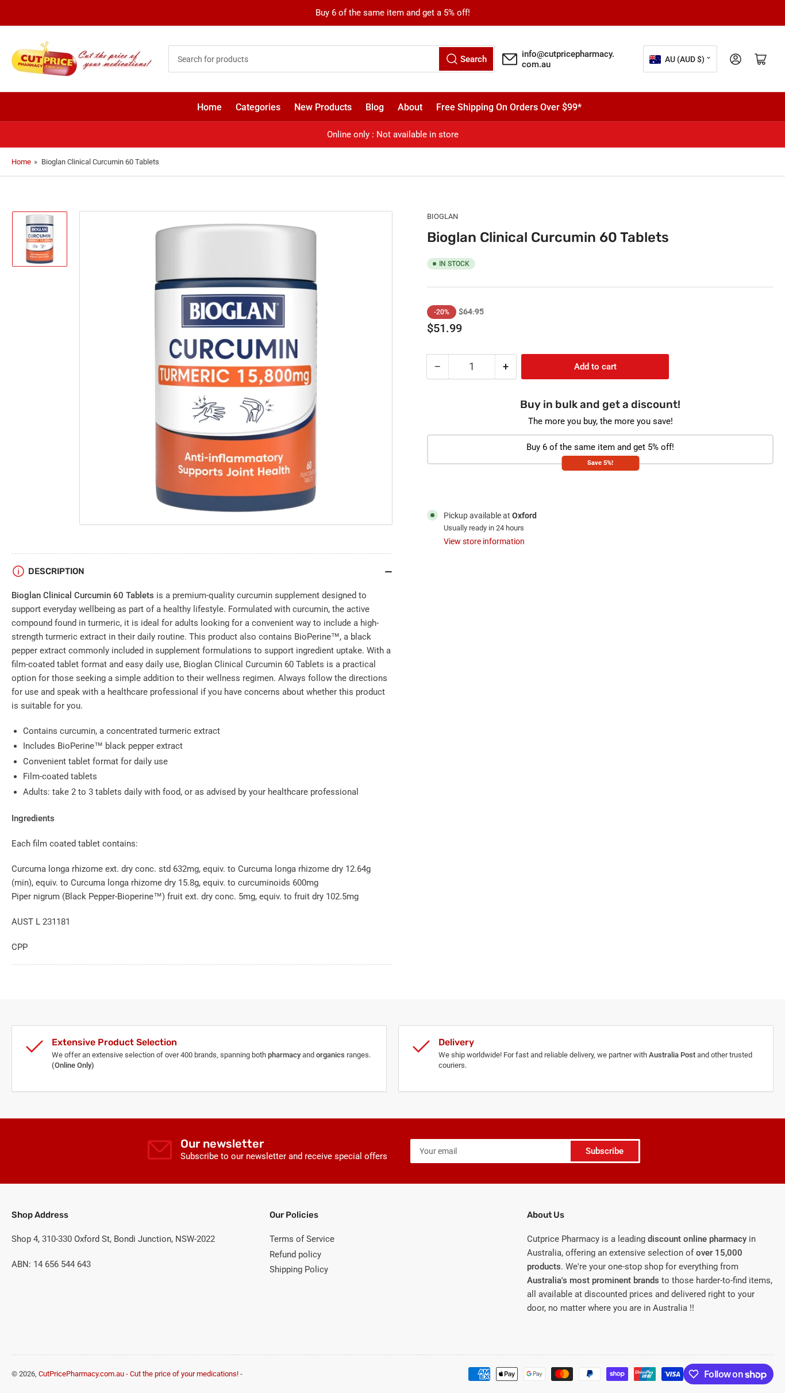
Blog (374, 107)
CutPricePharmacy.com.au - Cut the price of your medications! (138, 1373)
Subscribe (605, 1151)
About (410, 107)
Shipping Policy (299, 1269)
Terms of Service (302, 1239)
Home (209, 107)
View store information (484, 541)
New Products (323, 107)
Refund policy (295, 1254)
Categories (258, 107)
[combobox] (331, 58)
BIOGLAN (442, 216)
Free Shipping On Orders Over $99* (509, 107)
